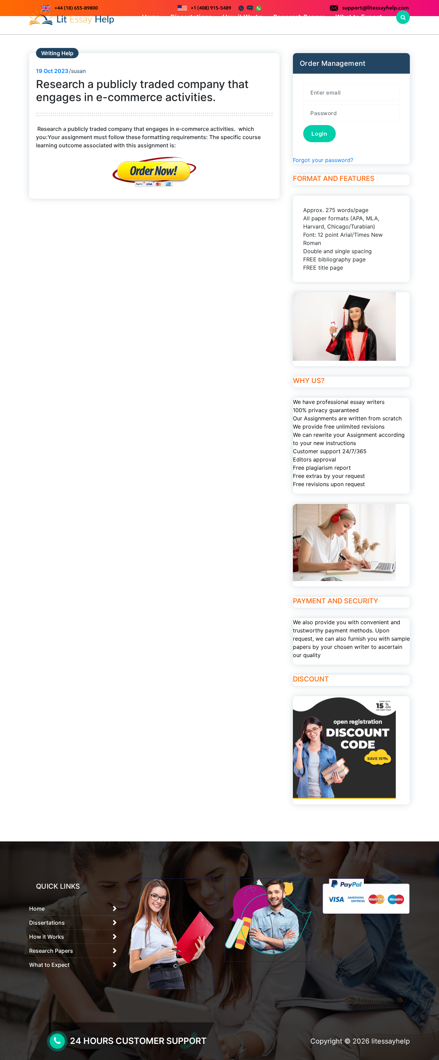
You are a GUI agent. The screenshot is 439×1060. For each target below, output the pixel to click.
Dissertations (191, 17)
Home (151, 17)
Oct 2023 (52, 70)
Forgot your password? (323, 160)
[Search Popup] (403, 17)
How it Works (243, 17)
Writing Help (57, 53)
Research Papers (299, 17)
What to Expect (358, 17)
